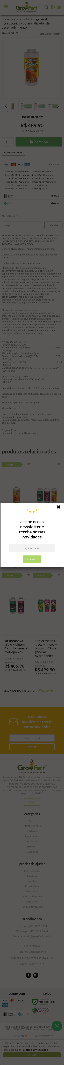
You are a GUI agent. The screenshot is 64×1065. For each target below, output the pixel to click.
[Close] (60, 507)
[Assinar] (32, 559)
